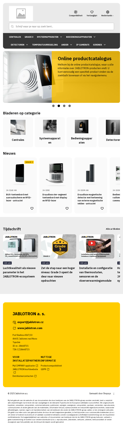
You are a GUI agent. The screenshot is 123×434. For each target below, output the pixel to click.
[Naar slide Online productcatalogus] (53, 106)
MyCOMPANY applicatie (24, 365)
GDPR (43, 369)
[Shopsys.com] (113, 393)
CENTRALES (15, 37)
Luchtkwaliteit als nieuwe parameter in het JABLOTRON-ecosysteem (19, 272)
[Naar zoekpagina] (12, 26)
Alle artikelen (113, 229)
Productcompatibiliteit (51, 365)
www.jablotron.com (29, 328)
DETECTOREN (17, 44)
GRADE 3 (29, 37)
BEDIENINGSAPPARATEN (79, 37)
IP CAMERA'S (82, 44)
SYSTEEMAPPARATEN (47, 37)
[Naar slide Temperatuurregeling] (69, 106)
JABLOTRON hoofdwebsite (25, 369)
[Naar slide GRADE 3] (59, 106)
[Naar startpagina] (37, 13)
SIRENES (97, 44)
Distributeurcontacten (23, 376)
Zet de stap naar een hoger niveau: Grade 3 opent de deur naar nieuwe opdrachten (58, 274)
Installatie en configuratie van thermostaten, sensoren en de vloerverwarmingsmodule (95, 274)
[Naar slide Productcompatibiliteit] (64, 106)
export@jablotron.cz (30, 322)
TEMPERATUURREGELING (45, 44)
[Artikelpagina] (20, 246)
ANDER (64, 44)
